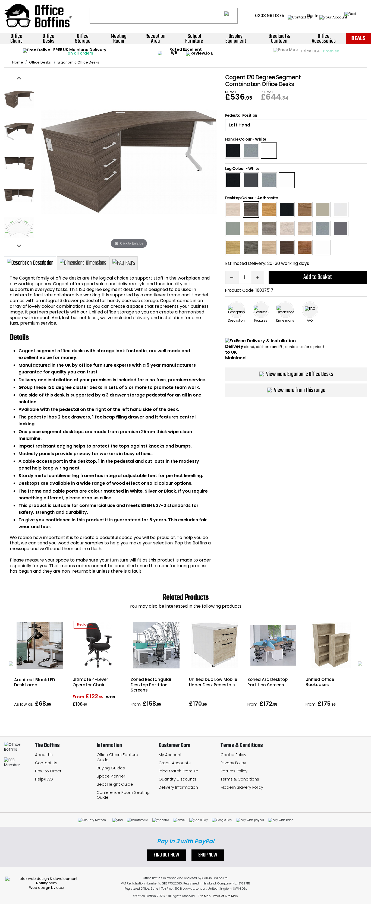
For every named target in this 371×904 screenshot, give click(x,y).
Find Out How (166, 855)
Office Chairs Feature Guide (117, 757)
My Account (170, 754)
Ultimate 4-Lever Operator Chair (90, 682)
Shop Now (207, 855)
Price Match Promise (178, 771)
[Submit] (231, 16)
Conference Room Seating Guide (123, 795)
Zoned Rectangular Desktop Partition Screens (151, 685)
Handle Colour (238, 139)
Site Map (204, 896)
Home (17, 62)
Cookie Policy (233, 754)
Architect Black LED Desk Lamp (34, 682)
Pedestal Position (241, 115)
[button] (11, 663)
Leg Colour (235, 168)
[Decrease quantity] (231, 277)
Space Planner (111, 776)
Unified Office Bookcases (320, 682)
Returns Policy (234, 771)
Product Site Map (225, 896)
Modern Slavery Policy (242, 787)
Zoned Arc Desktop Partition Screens (267, 682)
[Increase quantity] (257, 277)
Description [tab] (43, 263)
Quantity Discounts (177, 779)
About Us (44, 754)
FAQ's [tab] (130, 263)
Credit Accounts (175, 763)
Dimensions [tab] (96, 263)
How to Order (48, 771)
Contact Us (46, 763)
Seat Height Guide (115, 784)
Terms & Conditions (240, 779)
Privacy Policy (233, 763)
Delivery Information (178, 787)
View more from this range (299, 390)
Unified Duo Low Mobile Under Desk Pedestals (213, 682)
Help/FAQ (44, 779)
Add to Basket (317, 277)
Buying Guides (111, 768)
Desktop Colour (239, 198)
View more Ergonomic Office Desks (299, 374)
